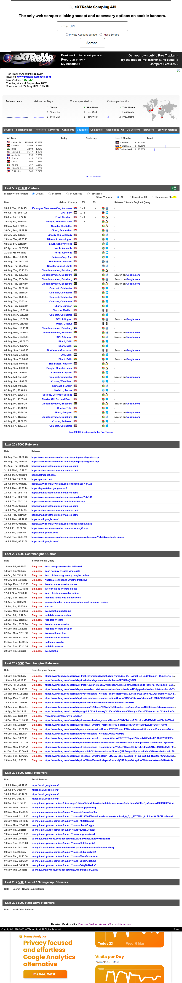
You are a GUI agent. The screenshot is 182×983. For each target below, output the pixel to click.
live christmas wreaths (57, 624)
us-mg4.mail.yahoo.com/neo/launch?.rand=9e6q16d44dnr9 (64, 865)
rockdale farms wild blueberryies (63, 597)
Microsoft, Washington (59, 239)
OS (123, 129)
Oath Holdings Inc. (62, 257)
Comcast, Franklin (62, 386)
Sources (8, 129)
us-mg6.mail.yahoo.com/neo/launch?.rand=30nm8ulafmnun (65, 856)
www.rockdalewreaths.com (34, 76)
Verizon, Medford (62, 310)
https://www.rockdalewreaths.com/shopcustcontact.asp (61, 523)
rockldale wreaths (54, 642)
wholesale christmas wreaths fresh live (66, 580)
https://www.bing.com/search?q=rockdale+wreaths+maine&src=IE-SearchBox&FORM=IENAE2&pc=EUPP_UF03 (106, 724)
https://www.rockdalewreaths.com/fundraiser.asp (58, 501)
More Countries (93, 176)
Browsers (148, 129)
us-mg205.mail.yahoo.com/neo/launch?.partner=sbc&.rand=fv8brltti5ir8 (71, 838)
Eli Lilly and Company (60, 235)
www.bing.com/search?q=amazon (63, 716)
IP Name (56, 193)
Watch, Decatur (64, 323)
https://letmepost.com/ (43, 475)
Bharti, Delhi (65, 341)
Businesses (163, 197)
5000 (21, 444)
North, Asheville (63, 248)
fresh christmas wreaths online (62, 593)
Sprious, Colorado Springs (57, 394)
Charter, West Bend (61, 381)
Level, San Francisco (60, 243)
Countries (82, 129)
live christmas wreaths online (61, 584)
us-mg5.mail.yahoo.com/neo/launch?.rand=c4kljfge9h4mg (64, 807)
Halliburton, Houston (60, 261)
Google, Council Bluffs (59, 266)
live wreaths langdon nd (58, 611)
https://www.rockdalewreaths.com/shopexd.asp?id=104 (61, 497)
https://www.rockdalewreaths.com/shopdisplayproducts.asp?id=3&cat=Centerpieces (77, 537)
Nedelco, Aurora (63, 390)
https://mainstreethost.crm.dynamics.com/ (54, 466)
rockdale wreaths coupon (58, 628)
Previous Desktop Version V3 (94, 924)
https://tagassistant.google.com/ (49, 488)
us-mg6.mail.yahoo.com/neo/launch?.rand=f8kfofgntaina (63, 821)
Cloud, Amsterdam (62, 230)
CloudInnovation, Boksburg (57, 270)
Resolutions (112, 129)
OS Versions (133, 129)
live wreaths (51, 651)
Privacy (177, 929)
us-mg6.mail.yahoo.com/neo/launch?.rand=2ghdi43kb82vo (64, 861)
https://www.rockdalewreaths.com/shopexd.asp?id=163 (61, 483)
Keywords (53, 129)
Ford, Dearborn (63, 217)
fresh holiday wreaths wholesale (62, 571)
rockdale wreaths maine (58, 615)
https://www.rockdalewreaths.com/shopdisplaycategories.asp (65, 457)
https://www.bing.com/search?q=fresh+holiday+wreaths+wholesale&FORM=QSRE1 (90, 680)
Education (139, 197)
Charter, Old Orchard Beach (57, 399)
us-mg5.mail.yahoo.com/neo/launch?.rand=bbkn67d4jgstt (63, 825)
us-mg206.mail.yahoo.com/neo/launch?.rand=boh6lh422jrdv (65, 869)
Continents (68, 129)
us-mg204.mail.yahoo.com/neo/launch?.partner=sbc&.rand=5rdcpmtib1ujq (73, 847)
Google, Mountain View (59, 221)
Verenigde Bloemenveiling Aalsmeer (52, 208)
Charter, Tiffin (64, 408)
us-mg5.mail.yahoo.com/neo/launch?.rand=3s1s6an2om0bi (64, 812)
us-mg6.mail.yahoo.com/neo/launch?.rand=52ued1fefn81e (63, 829)
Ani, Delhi (66, 354)
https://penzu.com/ (41, 479)
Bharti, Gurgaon (63, 306)
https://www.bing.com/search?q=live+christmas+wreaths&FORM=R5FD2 (84, 733)
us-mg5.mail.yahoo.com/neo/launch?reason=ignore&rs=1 (63, 834)
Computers (96, 129)
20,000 (22, 188)
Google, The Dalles (61, 226)
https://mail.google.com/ (44, 519)
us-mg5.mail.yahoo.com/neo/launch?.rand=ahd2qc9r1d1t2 (64, 852)
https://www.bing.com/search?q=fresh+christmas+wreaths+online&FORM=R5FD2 (89, 702)
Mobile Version (122, 924)
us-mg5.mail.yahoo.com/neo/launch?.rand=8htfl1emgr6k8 (63, 843)
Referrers (41, 129)
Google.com (133, 275)
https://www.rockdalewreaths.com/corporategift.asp (59, 528)
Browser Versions (167, 129)
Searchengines (24, 129)
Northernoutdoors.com (59, 350)
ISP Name (96, 193)
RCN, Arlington (64, 319)
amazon (49, 606)
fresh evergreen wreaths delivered (63, 566)
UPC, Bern (66, 212)
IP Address (75, 193)
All (122, 197)
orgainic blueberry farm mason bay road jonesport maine (76, 602)
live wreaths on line (55, 633)
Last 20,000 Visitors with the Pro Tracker (91, 432)
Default (39, 193)
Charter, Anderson (62, 421)
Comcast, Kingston (61, 372)
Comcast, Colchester (60, 288)
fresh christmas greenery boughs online (67, 575)
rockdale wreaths (54, 620)
